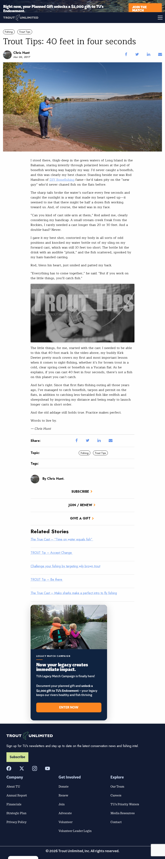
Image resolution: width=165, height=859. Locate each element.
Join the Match (139, 8)
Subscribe (80, 491)
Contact (116, 821)
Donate (64, 786)
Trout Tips (24, 32)
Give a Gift (80, 518)
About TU (13, 786)
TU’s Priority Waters (124, 804)
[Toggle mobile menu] (123, 17)
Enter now (68, 707)
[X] (21, 768)
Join (62, 804)
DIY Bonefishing (62, 179)
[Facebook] (8, 768)
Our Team (117, 786)
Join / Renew (80, 505)
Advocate (65, 813)
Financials (13, 804)
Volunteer (65, 821)
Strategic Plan (16, 813)
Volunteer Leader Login (75, 830)
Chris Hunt (21, 52)
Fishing (9, 32)
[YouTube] (47, 768)
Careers (115, 795)
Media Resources (122, 813)
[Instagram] (34, 768)
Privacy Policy (16, 821)
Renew (63, 795)
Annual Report (16, 795)
